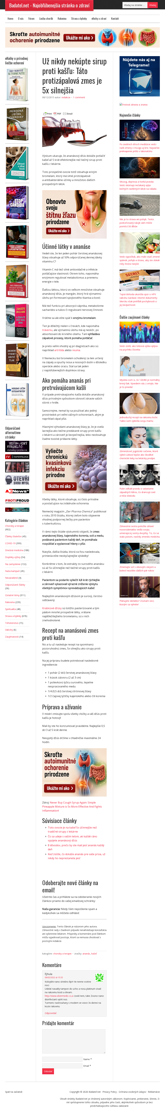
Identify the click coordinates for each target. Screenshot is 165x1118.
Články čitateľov (13, 536)
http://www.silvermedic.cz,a (59, 995)
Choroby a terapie (62, 953)
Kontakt (115, 18)
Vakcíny (9, 629)
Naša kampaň (12, 571)
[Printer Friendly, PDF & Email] (57, 113)
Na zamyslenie (12, 564)
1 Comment (79, 97)
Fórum (31, 18)
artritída (59, 350)
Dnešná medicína (14, 550)
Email (86, 1065)
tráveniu (47, 330)
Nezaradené (11, 577)
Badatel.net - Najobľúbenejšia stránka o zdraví (49, 5)
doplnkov (71, 370)
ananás (86, 953)
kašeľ (94, 953)
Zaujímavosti (12, 636)
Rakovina (62, 18)
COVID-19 (10, 543)
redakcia (66, 97)
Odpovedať (50, 1013)
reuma (76, 350)
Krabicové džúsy (52, 608)
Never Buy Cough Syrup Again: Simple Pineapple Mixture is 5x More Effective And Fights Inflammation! (72, 806)
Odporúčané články (15, 584)
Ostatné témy (12, 595)
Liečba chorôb (46, 18)
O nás (21, 18)
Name (86, 1059)
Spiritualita (10, 609)
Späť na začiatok (13, 1091)
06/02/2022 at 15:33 (54, 977)
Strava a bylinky (79, 18)
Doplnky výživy (12, 557)
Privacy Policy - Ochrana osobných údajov (124, 1091)
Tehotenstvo (12, 622)
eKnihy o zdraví (99, 18)
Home (10, 18)
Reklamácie (154, 1091)
